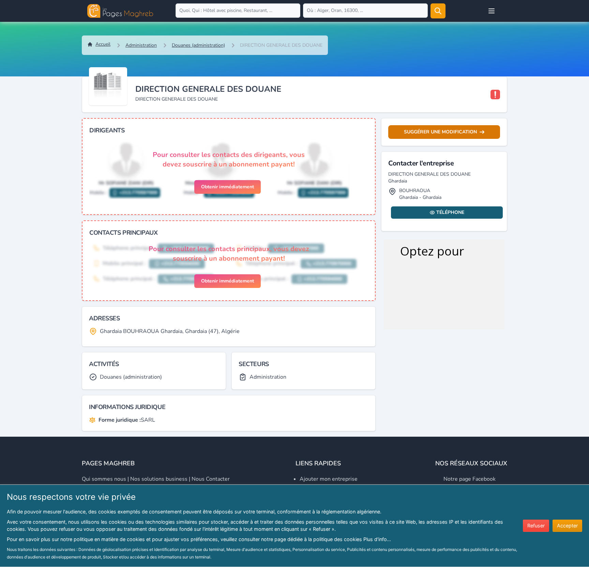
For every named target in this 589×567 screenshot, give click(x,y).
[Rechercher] (438, 10)
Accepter (567, 525)
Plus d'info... (377, 539)
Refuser (536, 525)
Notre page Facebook (469, 479)
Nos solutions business (158, 479)
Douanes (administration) (198, 45)
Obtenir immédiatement (227, 187)
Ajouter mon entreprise (329, 479)
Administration (141, 45)
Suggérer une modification (440, 132)
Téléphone (450, 212)
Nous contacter (211, 479)
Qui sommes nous (104, 479)
